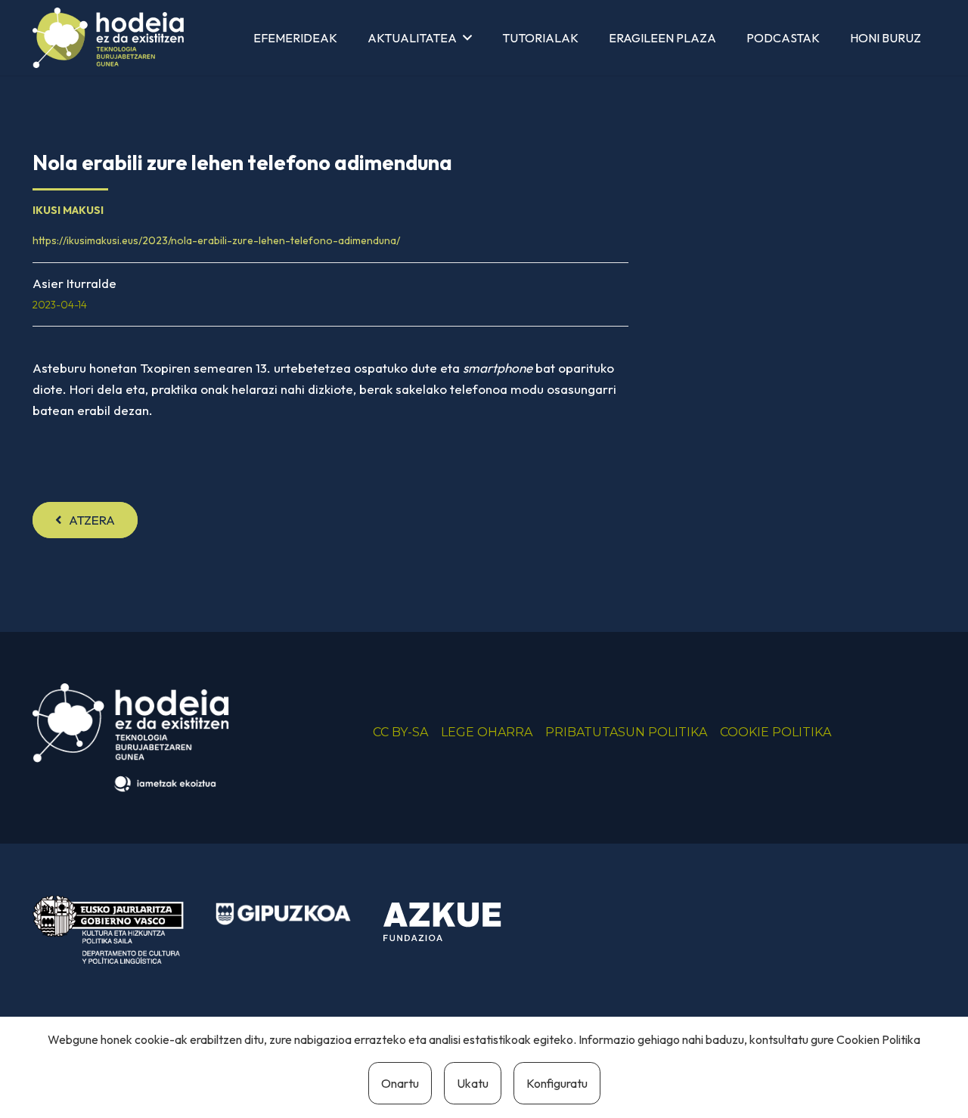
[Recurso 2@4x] (108, 929)
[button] (467, 37)
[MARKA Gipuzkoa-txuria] (283, 914)
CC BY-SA (400, 732)
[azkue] (451, 922)
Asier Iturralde (74, 283)
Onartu (400, 1083)
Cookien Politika (878, 1039)
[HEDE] (108, 38)
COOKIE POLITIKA (775, 732)
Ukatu (473, 1083)
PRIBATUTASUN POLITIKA (626, 732)
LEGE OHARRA (486, 732)
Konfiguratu (557, 1083)
